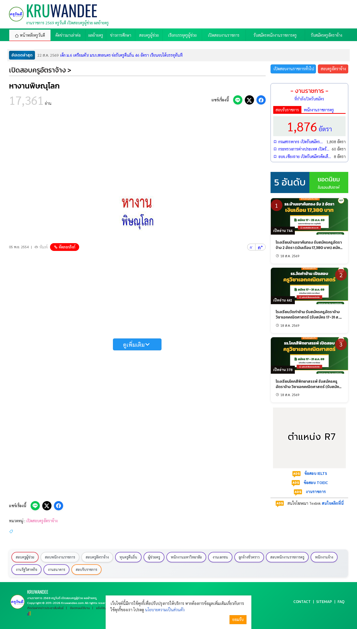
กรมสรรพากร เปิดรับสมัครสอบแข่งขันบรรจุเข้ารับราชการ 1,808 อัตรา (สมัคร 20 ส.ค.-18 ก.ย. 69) (301, 141)
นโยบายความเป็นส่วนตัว (165, 609)
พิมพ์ (43, 246)
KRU (37, 591)
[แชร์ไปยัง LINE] (237, 100)
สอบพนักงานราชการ (60, 557)
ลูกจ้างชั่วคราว (249, 557)
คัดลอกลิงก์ (67, 246)
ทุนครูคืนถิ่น (128, 557)
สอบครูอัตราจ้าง (333, 68)
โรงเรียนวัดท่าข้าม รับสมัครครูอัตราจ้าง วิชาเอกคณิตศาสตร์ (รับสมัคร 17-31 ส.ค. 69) (309, 317)
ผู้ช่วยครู (154, 557)
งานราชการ (316, 491)
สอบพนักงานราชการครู (287, 557)
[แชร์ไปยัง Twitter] (249, 100)
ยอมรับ (238, 619)
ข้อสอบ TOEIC (316, 482)
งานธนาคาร (56, 569)
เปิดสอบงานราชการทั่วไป (293, 68)
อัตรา (309, 126)
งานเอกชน (220, 557)
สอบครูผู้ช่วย (25, 557)
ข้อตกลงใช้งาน (80, 608)
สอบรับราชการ (287, 109)
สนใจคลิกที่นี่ (333, 503)
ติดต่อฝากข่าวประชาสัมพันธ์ (45, 608)
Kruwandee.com (72, 603)
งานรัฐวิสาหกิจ (26, 569)
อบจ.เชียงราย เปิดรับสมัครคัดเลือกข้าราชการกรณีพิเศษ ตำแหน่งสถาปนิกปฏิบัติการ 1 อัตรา (305, 156)
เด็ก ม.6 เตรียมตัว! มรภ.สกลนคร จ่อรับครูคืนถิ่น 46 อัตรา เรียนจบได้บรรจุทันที (110, 55)
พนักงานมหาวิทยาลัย (186, 557)
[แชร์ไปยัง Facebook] (261, 100)
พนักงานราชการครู (319, 109)
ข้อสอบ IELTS (315, 473)
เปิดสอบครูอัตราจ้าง (42, 520)
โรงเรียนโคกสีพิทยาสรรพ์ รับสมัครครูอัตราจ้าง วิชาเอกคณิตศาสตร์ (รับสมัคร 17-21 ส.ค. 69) (308, 386)
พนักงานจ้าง (324, 557)
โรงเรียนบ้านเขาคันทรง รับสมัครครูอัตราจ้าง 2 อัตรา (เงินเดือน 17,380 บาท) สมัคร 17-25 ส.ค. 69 (309, 247)
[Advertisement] (137, 151)
